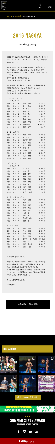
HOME (10, 16)
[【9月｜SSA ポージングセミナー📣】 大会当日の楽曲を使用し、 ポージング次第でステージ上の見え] (46, 383)
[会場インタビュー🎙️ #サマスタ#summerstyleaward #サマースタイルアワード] (8, 364)
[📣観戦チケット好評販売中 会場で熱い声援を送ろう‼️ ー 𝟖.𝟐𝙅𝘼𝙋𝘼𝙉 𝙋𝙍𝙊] (27, 364)
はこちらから (27, 441)
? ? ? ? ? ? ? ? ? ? (14, 1)
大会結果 (17, 16)
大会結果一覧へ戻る (27, 304)
